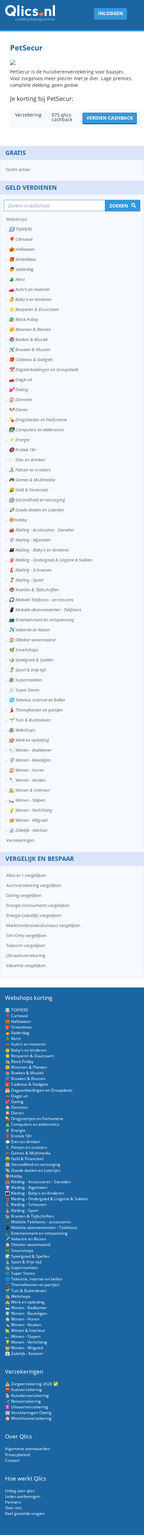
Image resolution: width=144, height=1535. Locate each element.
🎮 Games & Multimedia (32, 480)
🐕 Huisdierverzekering (27, 1395)
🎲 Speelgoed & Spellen (31, 660)
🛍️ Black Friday (23, 319)
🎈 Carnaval (20, 239)
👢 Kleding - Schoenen (30, 570)
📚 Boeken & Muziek (28, 339)
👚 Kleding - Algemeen (30, 540)
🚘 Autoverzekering (23, 1389)
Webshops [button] (16, 219)
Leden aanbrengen (22, 1496)
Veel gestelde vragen (24, 1513)
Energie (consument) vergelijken (38, 905)
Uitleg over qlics (20, 1491)
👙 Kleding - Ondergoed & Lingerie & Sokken (50, 560)
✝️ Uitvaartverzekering (26, 1407)
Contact (12, 1460)
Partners (13, 1502)
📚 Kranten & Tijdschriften (34, 590)
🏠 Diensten (20, 400)
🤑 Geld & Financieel (28, 490)
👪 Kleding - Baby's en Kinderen (39, 550)
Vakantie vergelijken (26, 965)
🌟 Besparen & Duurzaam (34, 309)
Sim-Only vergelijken (26, 935)
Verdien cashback (109, 118)
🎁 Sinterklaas (22, 259)
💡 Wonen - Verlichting (30, 810)
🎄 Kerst (17, 279)
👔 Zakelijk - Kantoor (28, 830)
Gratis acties (18, 169)
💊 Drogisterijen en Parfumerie (38, 420)
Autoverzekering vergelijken (33, 885)
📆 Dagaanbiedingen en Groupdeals (44, 369)
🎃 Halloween (22, 249)
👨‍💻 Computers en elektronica (36, 430)
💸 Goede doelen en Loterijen (36, 510)
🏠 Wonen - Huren (26, 770)
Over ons (13, 1508)
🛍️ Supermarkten (26, 680)
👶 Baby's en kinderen (30, 299)
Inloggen (110, 13)
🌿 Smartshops (24, 650)
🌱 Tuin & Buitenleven (30, 720)
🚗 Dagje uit (20, 379)
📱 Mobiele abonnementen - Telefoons (45, 610)
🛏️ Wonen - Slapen (27, 800)
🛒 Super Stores (24, 690)
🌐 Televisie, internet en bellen (37, 700)
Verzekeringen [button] (20, 840)
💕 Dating (18, 390)
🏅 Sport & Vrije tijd (27, 670)
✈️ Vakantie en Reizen (29, 630)
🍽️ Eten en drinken (27, 460)
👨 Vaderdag (21, 269)
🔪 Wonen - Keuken (27, 780)
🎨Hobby (18, 520)
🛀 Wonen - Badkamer (30, 750)
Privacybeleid (17, 1454)
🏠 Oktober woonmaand (32, 640)
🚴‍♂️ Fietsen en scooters (30, 470)
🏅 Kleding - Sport (26, 580)
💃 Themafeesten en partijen (36, 710)
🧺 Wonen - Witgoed (28, 820)
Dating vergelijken (24, 895)
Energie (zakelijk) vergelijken (33, 915)
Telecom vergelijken (25, 945)
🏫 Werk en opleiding (29, 740)
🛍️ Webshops (22, 730)
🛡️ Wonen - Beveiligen (30, 760)
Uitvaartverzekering (25, 955)
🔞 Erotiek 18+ (22, 450)
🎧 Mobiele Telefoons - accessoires (41, 600)
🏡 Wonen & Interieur (29, 790)
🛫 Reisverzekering (23, 1401)
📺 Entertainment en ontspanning (41, 620)
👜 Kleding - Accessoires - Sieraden (41, 530)
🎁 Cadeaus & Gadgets (31, 359)
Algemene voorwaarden (27, 1448)
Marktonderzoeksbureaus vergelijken (43, 925)
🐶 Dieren (18, 410)
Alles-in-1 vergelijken (26, 875)
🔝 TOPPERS (20, 229)
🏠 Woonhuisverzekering (28, 1418)
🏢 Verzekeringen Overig (28, 1412)
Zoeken (119, 205)
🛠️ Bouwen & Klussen (30, 349)
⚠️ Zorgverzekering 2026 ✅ (31, 1384)
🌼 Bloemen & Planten (30, 329)
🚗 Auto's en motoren (29, 289)
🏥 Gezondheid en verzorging (37, 500)
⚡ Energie (19, 440)
